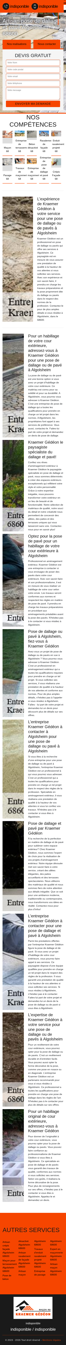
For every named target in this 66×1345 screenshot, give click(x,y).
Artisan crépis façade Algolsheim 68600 (8, 1249)
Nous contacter (47, 44)
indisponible (19, 6)
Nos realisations (16, 44)
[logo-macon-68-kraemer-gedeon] (33, 1308)
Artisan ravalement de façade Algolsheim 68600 (24, 1259)
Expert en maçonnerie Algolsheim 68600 (56, 1254)
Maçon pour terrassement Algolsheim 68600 (9, 1265)
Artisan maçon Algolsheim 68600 (56, 1269)
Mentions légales (51, 1340)
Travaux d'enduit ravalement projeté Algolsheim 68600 (40, 1258)
